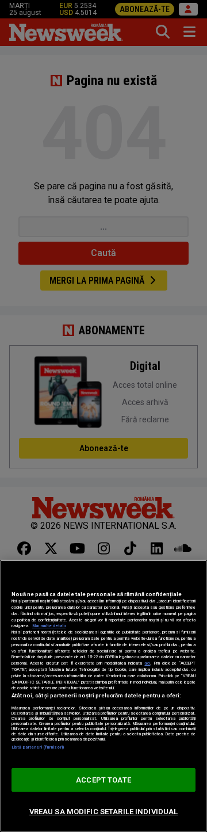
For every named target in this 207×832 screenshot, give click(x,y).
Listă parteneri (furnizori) (38, 747)
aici (147, 663)
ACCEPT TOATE (103, 780)
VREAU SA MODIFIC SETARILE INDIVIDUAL (103, 811)
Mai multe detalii (49, 625)
